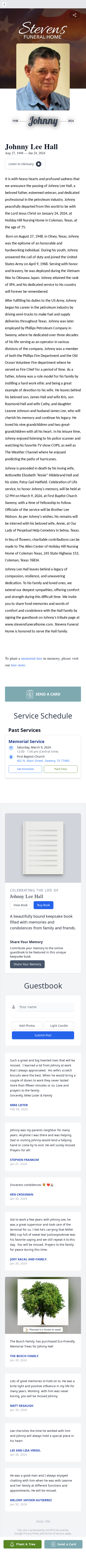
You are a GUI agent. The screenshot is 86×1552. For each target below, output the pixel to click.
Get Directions (25, 769)
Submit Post (43, 1035)
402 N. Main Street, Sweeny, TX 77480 (43, 761)
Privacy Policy (31, 1533)
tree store (18, 664)
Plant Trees (60, 769)
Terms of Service (54, 1533)
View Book (21, 905)
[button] (43, 1305)
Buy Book (43, 905)
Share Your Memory (27, 964)
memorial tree (31, 658)
